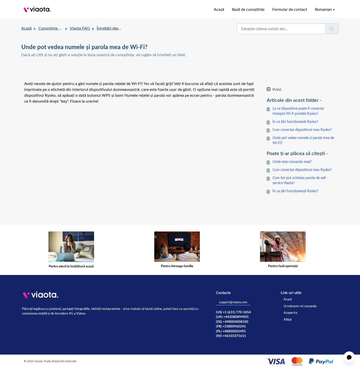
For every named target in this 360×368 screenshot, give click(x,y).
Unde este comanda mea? (292, 162)
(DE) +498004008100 (232, 322)
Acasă (219, 9)
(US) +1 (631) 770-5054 (233, 312)
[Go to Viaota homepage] (37, 9)
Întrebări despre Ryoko (116, 28)
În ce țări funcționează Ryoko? (295, 122)
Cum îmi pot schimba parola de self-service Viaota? (300, 180)
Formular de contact (289, 9)
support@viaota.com (233, 302)
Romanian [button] (323, 9)
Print (277, 90)
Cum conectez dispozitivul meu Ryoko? (302, 130)
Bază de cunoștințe (248, 9)
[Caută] (332, 28)
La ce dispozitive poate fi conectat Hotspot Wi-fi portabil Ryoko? (298, 111)
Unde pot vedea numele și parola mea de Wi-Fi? (303, 140)
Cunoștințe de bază (55, 28)
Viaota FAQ (80, 28)
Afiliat (288, 319)
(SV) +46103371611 (231, 336)
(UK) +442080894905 (232, 317)
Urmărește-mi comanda (300, 306)
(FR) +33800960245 (231, 326)
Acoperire (290, 313)
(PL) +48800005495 (231, 331)
